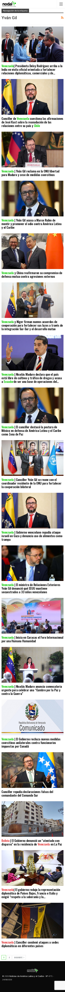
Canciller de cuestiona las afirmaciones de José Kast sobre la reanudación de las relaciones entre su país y (32, 122)
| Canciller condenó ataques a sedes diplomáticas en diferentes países (30, 944)
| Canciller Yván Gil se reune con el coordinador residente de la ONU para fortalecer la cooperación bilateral (32, 483)
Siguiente (18, 957)
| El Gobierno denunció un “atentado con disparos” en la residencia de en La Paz (32, 842)
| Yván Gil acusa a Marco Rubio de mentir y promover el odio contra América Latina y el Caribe (32, 224)
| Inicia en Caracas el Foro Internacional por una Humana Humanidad (32, 639)
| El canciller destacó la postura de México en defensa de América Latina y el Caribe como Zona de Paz (31, 430)
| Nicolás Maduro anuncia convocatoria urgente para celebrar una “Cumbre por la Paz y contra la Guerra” (32, 690)
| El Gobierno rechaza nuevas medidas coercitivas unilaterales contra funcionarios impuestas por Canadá (31, 742)
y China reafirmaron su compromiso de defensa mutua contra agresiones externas (32, 274)
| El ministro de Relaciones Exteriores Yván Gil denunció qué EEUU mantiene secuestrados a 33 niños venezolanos (31, 588)
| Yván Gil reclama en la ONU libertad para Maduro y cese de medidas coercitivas (30, 173)
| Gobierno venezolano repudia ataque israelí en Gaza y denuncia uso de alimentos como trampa (32, 536)
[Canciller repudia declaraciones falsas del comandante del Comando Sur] (32, 770)
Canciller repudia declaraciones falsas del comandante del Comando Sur (27, 793)
